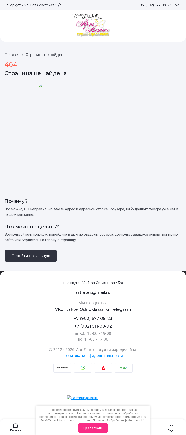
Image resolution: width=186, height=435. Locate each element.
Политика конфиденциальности (93, 355)
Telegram (121, 309)
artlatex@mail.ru (93, 292)
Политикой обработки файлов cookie (119, 420)
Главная (12, 54)
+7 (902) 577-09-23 (155, 5)
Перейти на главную (30, 256)
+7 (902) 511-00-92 (93, 326)
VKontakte (66, 309)
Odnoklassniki (94, 309)
